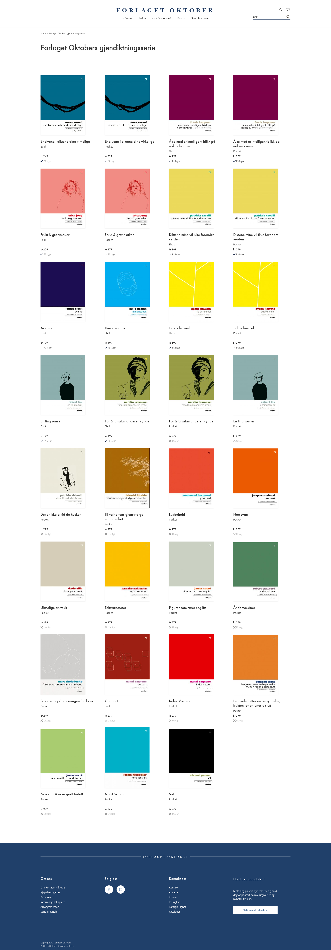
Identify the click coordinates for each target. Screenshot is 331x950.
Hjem (43, 33)
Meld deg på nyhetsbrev (255, 910)
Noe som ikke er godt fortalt (62, 794)
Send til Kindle (49, 911)
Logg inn (279, 9)
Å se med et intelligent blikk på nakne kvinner (192, 143)
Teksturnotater (115, 607)
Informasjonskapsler (53, 902)
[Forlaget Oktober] (109, 889)
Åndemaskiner (244, 607)
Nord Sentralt (115, 794)
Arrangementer (50, 906)
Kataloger (174, 911)
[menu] (165, 18)
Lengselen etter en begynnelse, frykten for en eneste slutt (257, 703)
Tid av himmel (179, 328)
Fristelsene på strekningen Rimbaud (67, 701)
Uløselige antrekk (54, 607)
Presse (173, 897)
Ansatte (173, 892)
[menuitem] (126, 18)
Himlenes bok (115, 328)
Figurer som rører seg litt (187, 607)
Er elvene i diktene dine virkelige (65, 141)
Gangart (111, 701)
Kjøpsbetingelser (50, 892)
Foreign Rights (177, 906)
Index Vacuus (179, 701)
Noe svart (240, 514)
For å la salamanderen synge (127, 421)
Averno (46, 328)
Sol (171, 794)
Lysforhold (177, 514)
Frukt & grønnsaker (55, 235)
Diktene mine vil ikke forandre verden (191, 237)
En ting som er (51, 421)
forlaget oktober (165, 10)
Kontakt (173, 887)
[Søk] (288, 17)
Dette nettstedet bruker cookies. (57, 946)
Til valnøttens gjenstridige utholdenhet (124, 516)
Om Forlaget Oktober (53, 887)
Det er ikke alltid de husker (61, 514)
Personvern (47, 897)
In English (174, 902)
